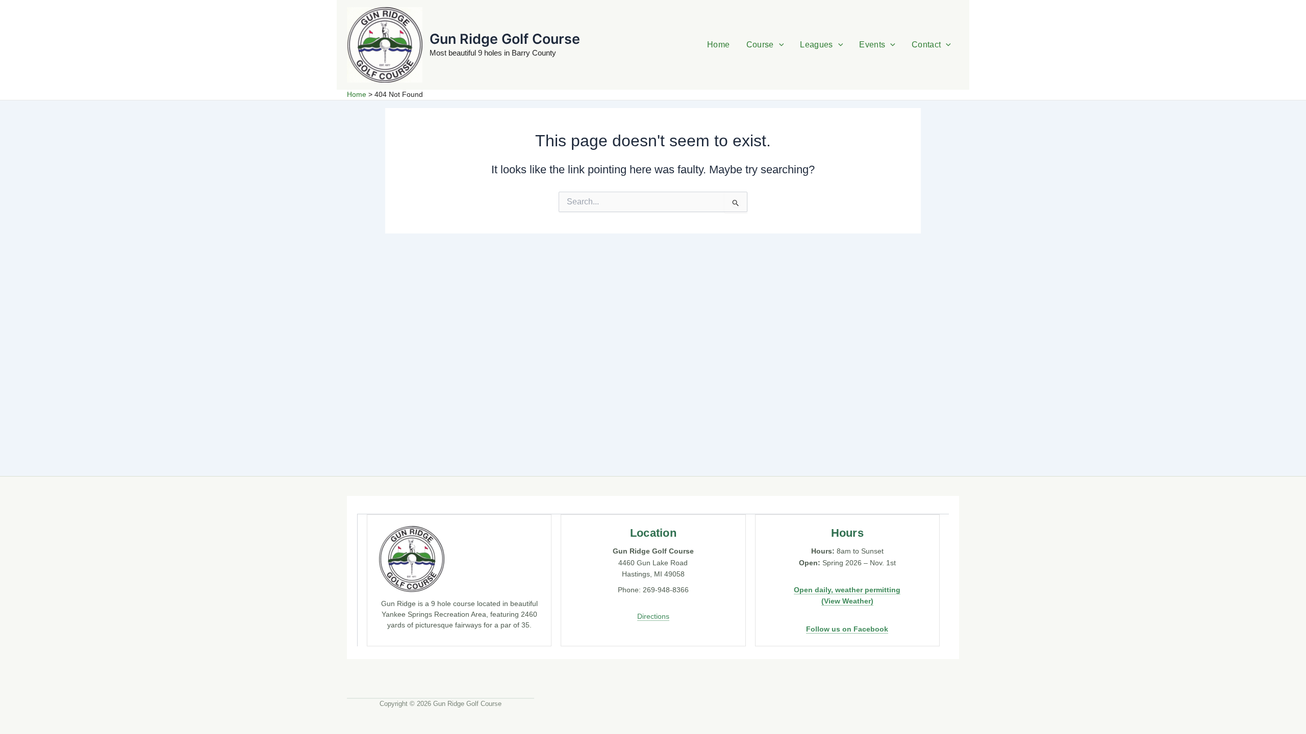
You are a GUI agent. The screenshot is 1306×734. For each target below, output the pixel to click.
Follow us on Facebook (847, 629)
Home (718, 44)
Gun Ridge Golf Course (505, 39)
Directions (653, 616)
